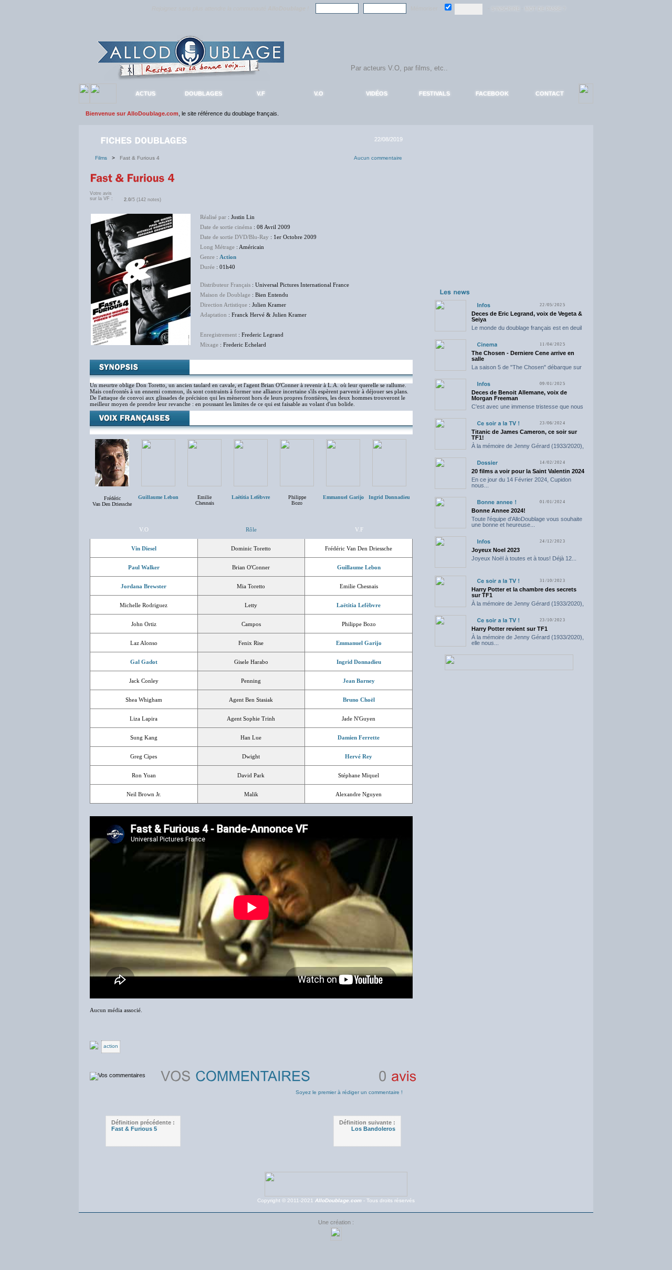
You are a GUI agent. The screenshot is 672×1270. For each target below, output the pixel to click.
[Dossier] (487, 462)
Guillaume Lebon (359, 567)
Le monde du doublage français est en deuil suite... (526, 331)
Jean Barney (359, 681)
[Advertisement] (508, 219)
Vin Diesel (143, 548)
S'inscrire (505, 9)
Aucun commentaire (378, 158)
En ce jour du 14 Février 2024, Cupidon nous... (521, 482)
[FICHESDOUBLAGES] (145, 139)
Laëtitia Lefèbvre (359, 605)
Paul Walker (144, 567)
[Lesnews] (455, 291)
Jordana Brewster (143, 586)
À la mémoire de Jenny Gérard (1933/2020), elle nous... (527, 449)
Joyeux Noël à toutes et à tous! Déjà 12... (523, 558)
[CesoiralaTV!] (498, 423)
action (110, 1046)
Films (103, 158)
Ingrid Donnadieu (359, 662)
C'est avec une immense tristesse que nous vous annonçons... (527, 409)
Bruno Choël (359, 699)
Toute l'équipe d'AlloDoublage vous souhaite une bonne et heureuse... (526, 522)
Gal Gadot (144, 662)
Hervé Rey (358, 756)
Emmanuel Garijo (359, 643)
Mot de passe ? (545, 9)
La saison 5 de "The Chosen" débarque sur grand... (526, 370)
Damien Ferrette (359, 737)
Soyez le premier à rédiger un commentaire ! (349, 1092)
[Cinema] (487, 344)
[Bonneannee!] (497, 502)
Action (227, 257)
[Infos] (483, 305)
